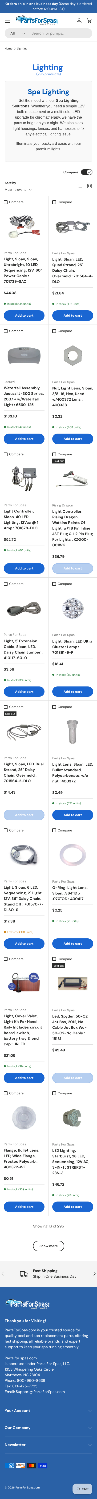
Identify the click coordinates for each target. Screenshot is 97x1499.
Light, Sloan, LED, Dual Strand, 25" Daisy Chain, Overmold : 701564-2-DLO (24, 772)
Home (8, 48)
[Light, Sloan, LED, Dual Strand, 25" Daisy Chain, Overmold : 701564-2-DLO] (24, 731)
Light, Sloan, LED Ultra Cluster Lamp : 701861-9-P (72, 647)
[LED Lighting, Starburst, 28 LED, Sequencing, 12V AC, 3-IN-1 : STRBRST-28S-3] (72, 1118)
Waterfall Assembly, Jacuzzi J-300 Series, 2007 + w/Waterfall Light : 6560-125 (24, 396)
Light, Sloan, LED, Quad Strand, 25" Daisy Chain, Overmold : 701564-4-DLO (72, 270)
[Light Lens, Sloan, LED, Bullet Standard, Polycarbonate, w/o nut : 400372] (72, 731)
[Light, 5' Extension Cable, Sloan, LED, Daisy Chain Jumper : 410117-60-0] (24, 608)
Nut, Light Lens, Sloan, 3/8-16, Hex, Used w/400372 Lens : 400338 (72, 396)
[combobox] (48, 33)
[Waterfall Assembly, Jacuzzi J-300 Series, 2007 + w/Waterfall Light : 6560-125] (24, 355)
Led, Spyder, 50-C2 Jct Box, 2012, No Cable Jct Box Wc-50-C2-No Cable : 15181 (70, 1027)
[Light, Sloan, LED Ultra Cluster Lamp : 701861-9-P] (72, 608)
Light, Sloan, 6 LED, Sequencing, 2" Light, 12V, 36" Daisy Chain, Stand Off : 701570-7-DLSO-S (24, 898)
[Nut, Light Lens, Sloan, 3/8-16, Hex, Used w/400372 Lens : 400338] (72, 355)
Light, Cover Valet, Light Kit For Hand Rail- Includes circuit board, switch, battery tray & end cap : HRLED (23, 1030)
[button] (89, 21)
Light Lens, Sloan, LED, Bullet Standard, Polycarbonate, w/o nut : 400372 (72, 773)
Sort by (10, 183)
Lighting (22, 48)
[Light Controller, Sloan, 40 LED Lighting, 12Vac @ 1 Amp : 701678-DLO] (24, 479)
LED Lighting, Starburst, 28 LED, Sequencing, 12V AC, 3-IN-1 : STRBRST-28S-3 (70, 1161)
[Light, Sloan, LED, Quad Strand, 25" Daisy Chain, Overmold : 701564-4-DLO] (72, 226)
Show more (49, 1246)
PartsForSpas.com (28, 1487)
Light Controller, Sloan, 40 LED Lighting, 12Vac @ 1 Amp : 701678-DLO (21, 519)
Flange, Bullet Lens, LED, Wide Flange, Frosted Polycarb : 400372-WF (21, 1159)
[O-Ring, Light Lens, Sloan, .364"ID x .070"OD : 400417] (72, 855)
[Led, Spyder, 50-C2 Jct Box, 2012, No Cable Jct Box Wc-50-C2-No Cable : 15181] (72, 983)
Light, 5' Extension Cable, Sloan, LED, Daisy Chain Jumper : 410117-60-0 (23, 649)
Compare (70, 172)
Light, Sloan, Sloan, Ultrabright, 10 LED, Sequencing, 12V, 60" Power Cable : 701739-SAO (23, 270)
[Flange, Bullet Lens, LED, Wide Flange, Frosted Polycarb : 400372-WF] (24, 1118)
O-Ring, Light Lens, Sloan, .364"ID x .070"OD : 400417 (70, 893)
